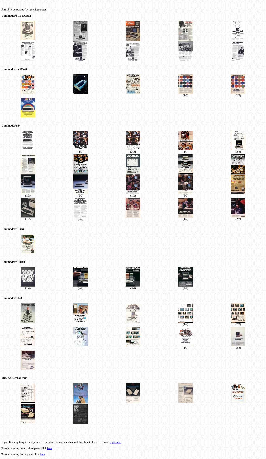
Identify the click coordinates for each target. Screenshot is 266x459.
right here (115, 442)
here (49, 448)
